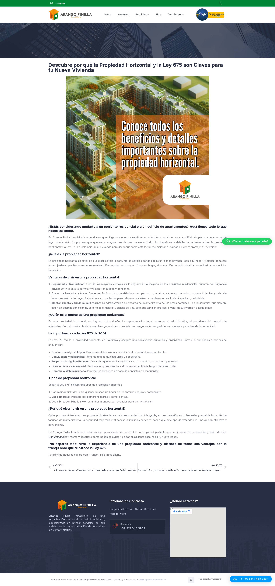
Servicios (141, 14)
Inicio (107, 14)
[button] (251, 579)
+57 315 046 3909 (132, 528)
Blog (158, 14)
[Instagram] (191, 580)
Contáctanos (175, 14)
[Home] (77, 505)
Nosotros (123, 14)
